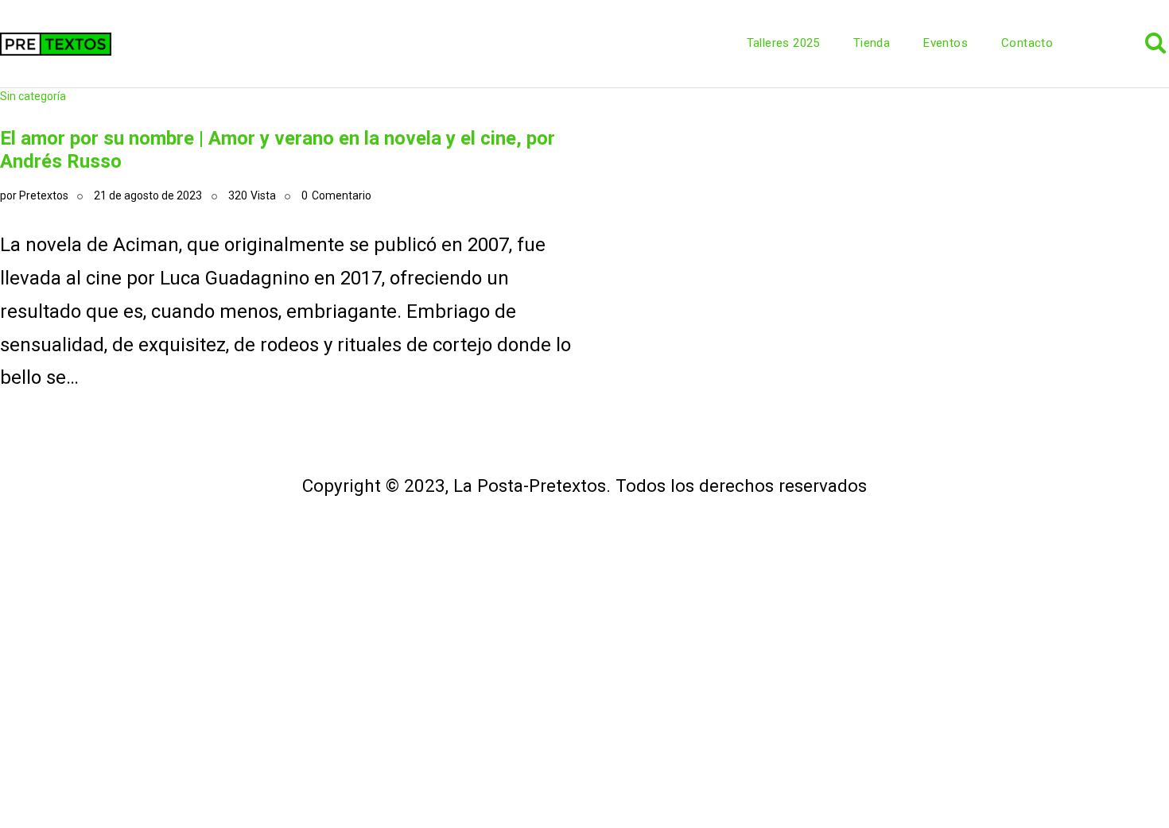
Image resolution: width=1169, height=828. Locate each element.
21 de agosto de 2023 (148, 195)
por (34, 195)
